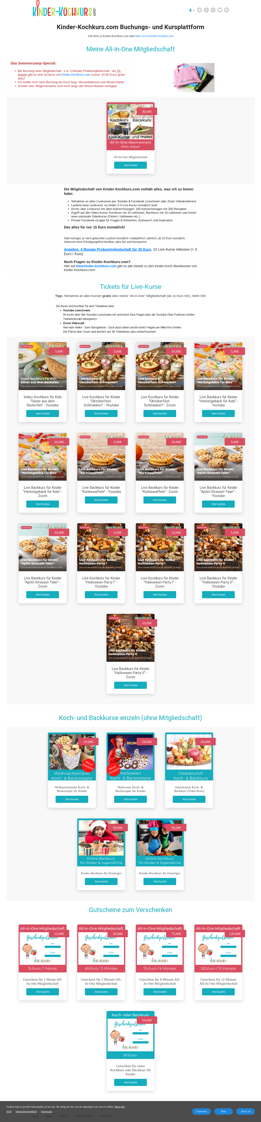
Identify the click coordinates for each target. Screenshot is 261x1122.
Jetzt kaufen (130, 165)
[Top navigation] (191, 10)
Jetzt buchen (43, 413)
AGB (8, 1111)
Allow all (245, 1111)
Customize (201, 1111)
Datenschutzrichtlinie (26, 1111)
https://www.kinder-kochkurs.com (154, 35)
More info (120, 1106)
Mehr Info (199, 296)
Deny (223, 1111)
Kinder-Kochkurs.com (76, 74)
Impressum (46, 1111)
